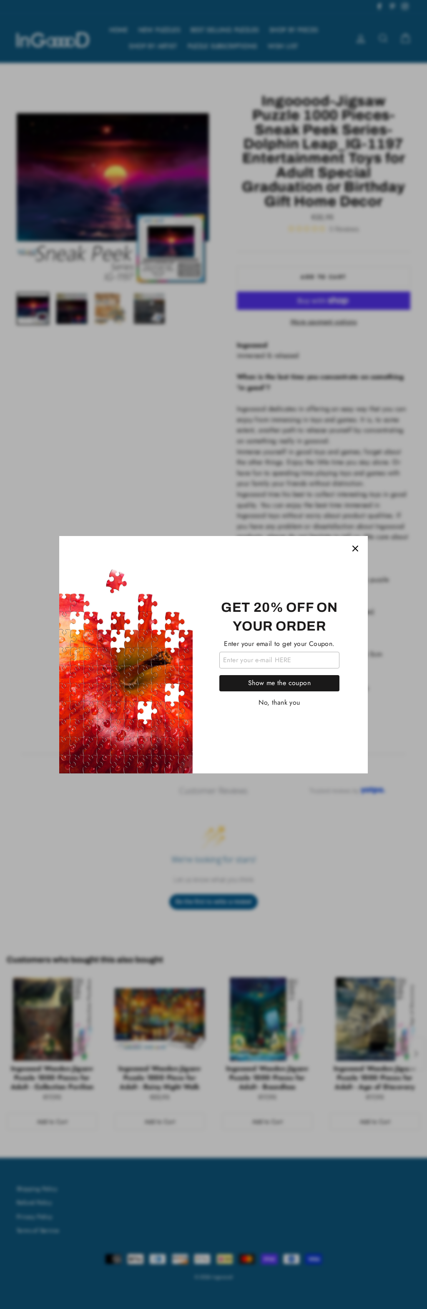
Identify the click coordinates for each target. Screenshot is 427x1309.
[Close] (355, 548)
